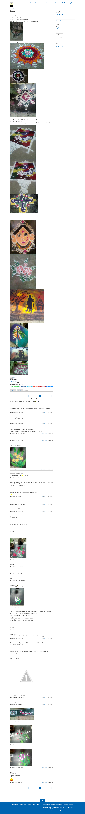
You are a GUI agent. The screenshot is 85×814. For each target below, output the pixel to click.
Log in (13, 390)
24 (29, 396)
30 (50, 396)
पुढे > (32, 399)
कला (13, 377)
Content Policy (58, 810)
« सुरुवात (13, 396)
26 (36, 396)
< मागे (18, 396)
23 (26, 396)
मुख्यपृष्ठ (14, 8)
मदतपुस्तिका (70, 3)
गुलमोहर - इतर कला (13, 381)
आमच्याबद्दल (57, 806)
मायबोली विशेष (62, 3)
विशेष (25, 805)
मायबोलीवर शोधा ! (59, 46)
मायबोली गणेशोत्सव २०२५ (46, 3)
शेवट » (37, 399)
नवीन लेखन (30, 3)
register (19, 390)
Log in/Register (59, 14)
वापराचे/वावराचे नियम (47, 806)
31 (24, 399)
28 (43, 396)
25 (33, 396)
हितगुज (36, 3)
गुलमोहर (55, 3)
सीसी (38, 805)
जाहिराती (29, 805)
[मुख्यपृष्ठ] (12, 4)
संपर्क (61, 806)
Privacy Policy (52, 810)
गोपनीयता (53, 806)
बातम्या (34, 805)
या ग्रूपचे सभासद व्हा (59, 28)
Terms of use (45, 810)
